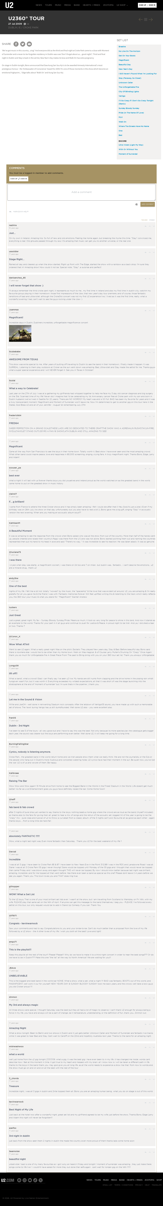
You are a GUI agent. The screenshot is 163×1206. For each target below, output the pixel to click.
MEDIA (114, 1180)
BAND (122, 1180)
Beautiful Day (125, 65)
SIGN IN (153, 5)
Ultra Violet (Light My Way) (131, 145)
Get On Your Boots (127, 56)
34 (28, 24)
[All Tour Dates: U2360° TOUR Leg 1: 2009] (146, 19)
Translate (157, 1185)
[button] (122, 5)
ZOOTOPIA (149, 1180)
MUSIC (106, 1180)
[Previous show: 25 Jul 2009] (141, 19)
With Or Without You (128, 149)
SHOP (159, 1180)
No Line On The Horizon (129, 51)
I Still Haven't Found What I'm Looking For (138, 74)
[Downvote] (154, 226)
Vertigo (122, 96)
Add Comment (148, 204)
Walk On (122, 122)
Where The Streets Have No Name (134, 126)
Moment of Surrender (128, 154)
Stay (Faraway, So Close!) (130, 78)
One (120, 131)
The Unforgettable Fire (129, 87)
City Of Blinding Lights (129, 92)
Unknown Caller (126, 83)
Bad (120, 135)
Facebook (16, 44)
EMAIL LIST (107, 1185)
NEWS (89, 1180)
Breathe (122, 47)
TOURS (97, 1180)
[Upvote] (150, 226)
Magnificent (124, 60)
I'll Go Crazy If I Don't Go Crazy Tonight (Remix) (136, 102)
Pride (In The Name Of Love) (131, 113)
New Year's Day (125, 69)
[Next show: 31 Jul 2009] (151, 19)
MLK (121, 117)
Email (29, 44)
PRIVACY (139, 1185)
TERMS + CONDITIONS (123, 1185)
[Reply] (145, 226)
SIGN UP (143, 5)
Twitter (22, 44)
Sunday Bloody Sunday (129, 108)
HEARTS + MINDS (134, 1180)
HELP (147, 1185)
